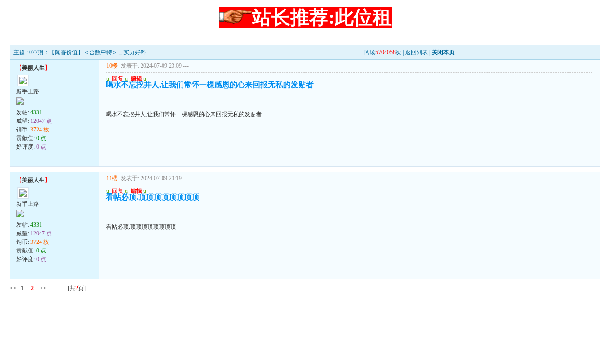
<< (13, 288)
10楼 (112, 65)
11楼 (112, 178)
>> (42, 288)
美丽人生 (33, 67)
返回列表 (416, 52)
